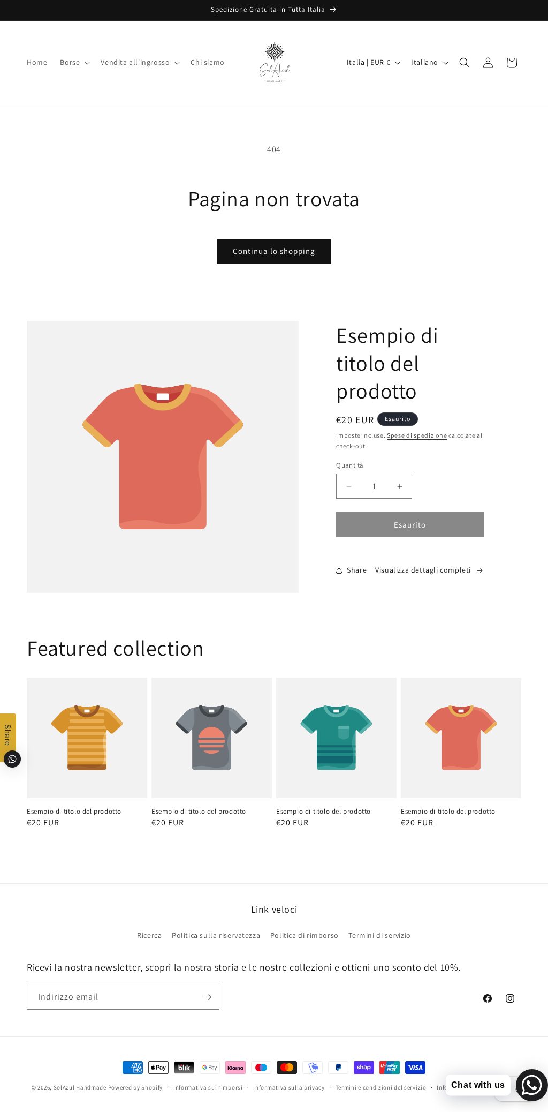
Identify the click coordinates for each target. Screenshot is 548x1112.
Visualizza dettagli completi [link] (423, 570)
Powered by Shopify (135, 1087)
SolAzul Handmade (80, 1087)
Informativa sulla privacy (289, 1087)
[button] (74, 62)
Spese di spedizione (417, 435)
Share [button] (357, 570)
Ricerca (149, 935)
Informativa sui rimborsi (208, 1087)
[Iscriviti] (207, 997)
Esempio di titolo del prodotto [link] (74, 811)
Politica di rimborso (304, 935)
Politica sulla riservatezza (216, 935)
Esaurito (410, 525)
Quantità (349, 465)
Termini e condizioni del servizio (381, 1087)
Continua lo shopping (274, 251)
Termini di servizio (379, 935)
